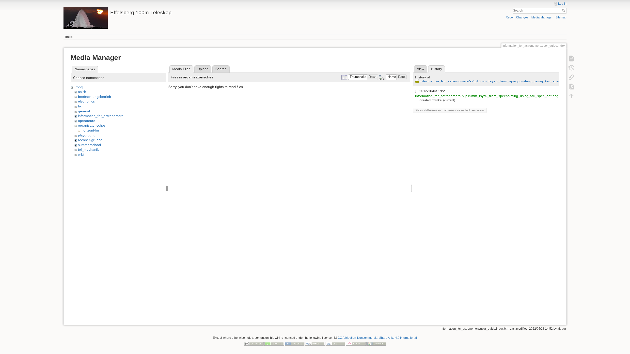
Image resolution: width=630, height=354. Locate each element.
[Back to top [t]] (571, 96)
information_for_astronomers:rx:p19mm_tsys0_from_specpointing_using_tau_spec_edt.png (498, 81)
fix (79, 106)
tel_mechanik (88, 149)
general (84, 111)
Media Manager (541, 17)
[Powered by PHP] (294, 343)
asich (82, 92)
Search (564, 10)
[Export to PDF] (571, 86)
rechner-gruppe (90, 140)
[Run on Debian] (356, 343)
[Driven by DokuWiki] (376, 343)
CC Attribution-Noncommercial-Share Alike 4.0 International (377, 337)
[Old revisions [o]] (571, 68)
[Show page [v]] (571, 58)
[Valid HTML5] (315, 343)
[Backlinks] (571, 77)
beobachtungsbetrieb (94, 97)
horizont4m (90, 130)
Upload (202, 69)
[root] (79, 87)
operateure (86, 121)
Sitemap (561, 17)
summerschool (89, 145)
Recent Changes (517, 17)
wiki (81, 154)
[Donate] (274, 343)
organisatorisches (92, 125)
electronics (86, 101)
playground (86, 135)
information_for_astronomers (100, 116)
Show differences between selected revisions (450, 110)
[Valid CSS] (335, 343)
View (420, 69)
